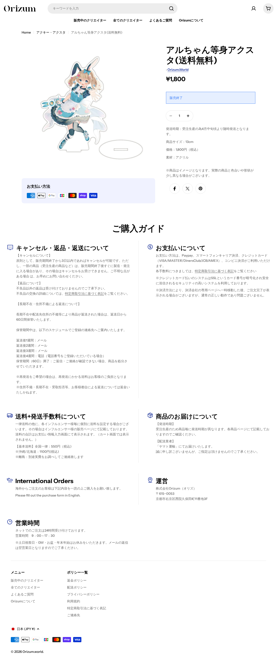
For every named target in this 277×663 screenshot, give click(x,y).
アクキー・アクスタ (51, 32)
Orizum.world (177, 70)
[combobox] (112, 8)
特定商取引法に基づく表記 (84, 293)
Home (26, 32)
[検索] (171, 8)
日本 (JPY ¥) (26, 629)
